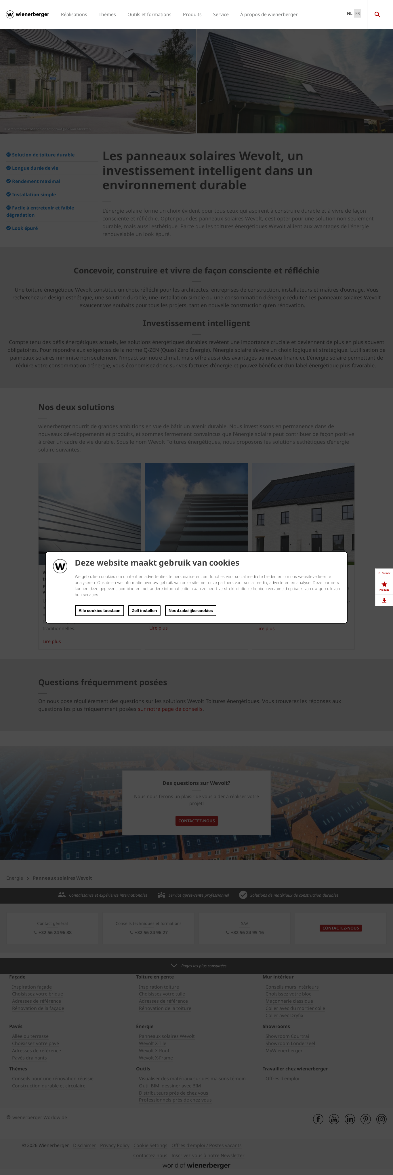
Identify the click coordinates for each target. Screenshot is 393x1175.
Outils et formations (149, 14)
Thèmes (107, 14)
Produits (192, 14)
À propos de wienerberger (269, 14)
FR (357, 13)
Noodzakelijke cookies (191, 610)
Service (221, 14)
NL (349, 13)
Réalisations (74, 14)
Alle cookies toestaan (100, 610)
